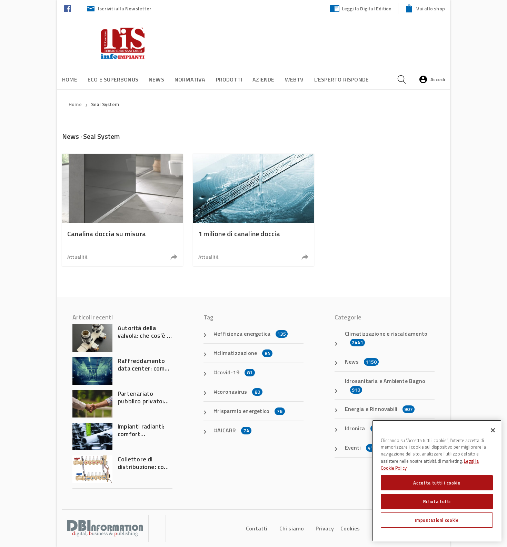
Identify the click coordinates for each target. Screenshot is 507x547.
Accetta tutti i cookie (436, 482)
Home (69, 79)
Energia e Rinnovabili (379, 409)
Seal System (105, 104)
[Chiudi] (492, 430)
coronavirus (238, 391)
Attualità (77, 256)
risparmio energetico (249, 411)
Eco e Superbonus (113, 79)
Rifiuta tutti (437, 501)
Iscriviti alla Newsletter (124, 8)
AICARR (233, 430)
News (156, 79)
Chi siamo (291, 528)
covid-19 (234, 372)
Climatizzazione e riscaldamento (386, 337)
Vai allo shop (430, 8)
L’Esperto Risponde (341, 79)
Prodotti (229, 79)
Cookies (350, 528)
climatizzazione (243, 353)
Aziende (263, 79)
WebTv (294, 79)
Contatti (257, 528)
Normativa (190, 79)
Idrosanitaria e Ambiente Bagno (385, 385)
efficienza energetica (251, 333)
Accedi (437, 79)
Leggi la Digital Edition (367, 8)
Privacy (325, 528)
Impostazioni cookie (436, 520)
